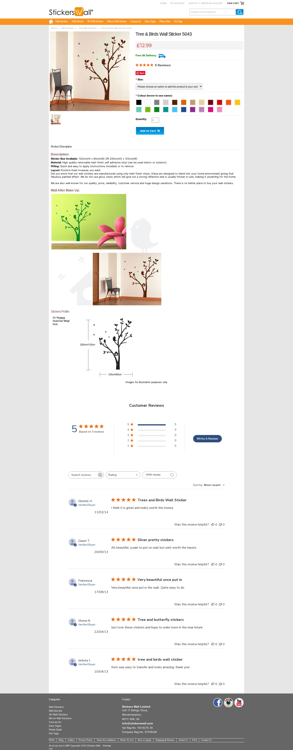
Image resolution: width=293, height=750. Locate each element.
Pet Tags (178, 21)
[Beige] (202, 101)
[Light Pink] (220, 108)
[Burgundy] (211, 101)
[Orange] (229, 101)
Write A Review (207, 439)
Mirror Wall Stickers (116, 21)
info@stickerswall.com (137, 723)
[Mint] (140, 108)
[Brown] (175, 101)
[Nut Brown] (184, 101)
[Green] (157, 108)
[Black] (140, 101)
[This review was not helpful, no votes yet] (220, 524)
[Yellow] (238, 101)
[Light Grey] (166, 101)
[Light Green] (149, 108)
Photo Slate (164, 21)
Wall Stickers (61, 21)
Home (163, 3)
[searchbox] (82, 475)
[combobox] (123, 474)
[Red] (220, 101)
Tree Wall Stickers (88, 28)
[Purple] (193, 108)
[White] (149, 101)
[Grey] (157, 101)
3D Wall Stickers (95, 21)
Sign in (193, 3)
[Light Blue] (175, 108)
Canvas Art (135, 21)
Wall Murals (77, 21)
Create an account (212, 3)
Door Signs (150, 21)
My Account (177, 3)
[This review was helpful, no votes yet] (212, 524)
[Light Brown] (193, 101)
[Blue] (184, 108)
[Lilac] (202, 108)
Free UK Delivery (146, 55)
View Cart (233, 3)
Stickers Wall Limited (136, 706)
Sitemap (107, 745)
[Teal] (166, 108)
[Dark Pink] (211, 108)
